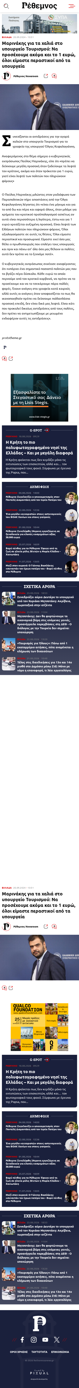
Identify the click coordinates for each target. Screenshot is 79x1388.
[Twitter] (57, 1340)
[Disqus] (39, 730)
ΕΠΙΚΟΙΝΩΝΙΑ (60, 1351)
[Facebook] (22, 1340)
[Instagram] (34, 1340)
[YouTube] (45, 1340)
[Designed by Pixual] (39, 1373)
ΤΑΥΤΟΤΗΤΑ (39, 1351)
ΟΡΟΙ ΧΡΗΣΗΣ (19, 1351)
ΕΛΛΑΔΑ (7, 37)
